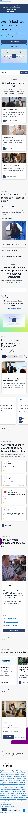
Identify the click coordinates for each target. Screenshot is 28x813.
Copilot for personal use (6, 771)
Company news (12, 799)
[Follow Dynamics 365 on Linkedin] (7, 766)
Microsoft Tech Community (16, 795)
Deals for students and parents (14, 784)
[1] (2, 751)
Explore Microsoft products (19, 771)
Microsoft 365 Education (21, 780)
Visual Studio (20, 797)
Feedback (5, 809)
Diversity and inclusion (10, 801)
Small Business (18, 791)
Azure (23, 791)
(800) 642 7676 (21, 737)
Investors (2, 801)
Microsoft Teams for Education (7, 780)
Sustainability (3, 802)
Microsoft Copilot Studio (12, 622)
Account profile (12, 772)
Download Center (21, 772)
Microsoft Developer (5, 793)
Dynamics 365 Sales (16, 308)
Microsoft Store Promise (17, 776)
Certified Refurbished (5, 776)
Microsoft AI (3, 787)
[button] (14, 56)
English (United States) (5, 804)
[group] (14, 594)
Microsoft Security (10, 787)
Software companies (11, 797)
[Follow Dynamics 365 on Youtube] (11, 766)
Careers (26, 797)
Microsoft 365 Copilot (11, 625)
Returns (14, 774)
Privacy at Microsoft (21, 799)
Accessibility (19, 801)
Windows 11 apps (4, 772)
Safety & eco (3, 812)
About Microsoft (4, 799)
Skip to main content (5, 1)
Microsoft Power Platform (13, 789)
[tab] (10, 290)
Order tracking (20, 774)
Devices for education (22, 778)
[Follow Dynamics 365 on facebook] (15, 766)
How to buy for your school (7, 782)
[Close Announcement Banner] (25, 6)
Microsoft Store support (6, 774)
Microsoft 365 (3, 789)
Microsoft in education (10, 778)
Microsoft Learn (14, 793)
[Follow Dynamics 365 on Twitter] (3, 766)
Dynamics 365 (19, 787)
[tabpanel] (14, 313)
